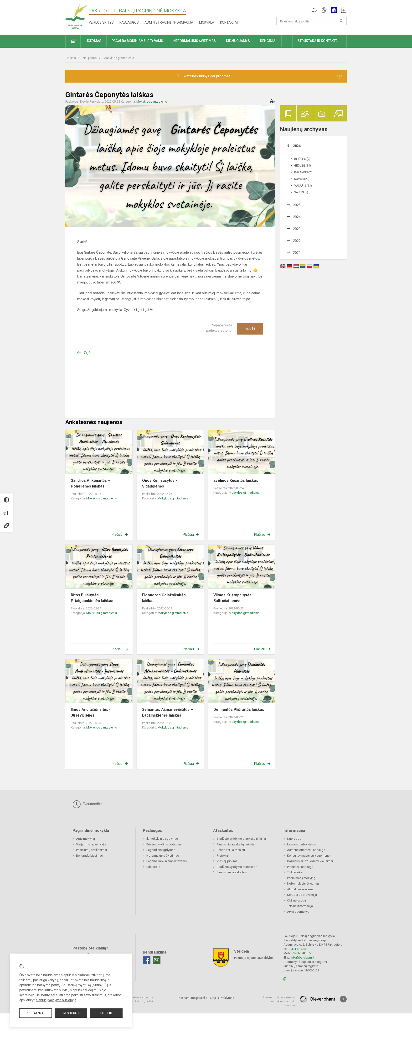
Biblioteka (153, 867)
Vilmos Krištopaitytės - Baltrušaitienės (233, 598)
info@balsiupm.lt (302, 957)
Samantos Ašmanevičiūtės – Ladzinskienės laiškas (167, 712)
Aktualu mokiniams (300, 889)
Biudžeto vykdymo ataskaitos (237, 867)
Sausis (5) (301, 192)
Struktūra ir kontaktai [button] (318, 41)
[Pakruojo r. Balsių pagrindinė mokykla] (76, 16)
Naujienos (90, 58)
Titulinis (71, 58)
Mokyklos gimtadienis (118, 58)
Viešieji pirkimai (227, 861)
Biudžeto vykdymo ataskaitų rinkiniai (242, 838)
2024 (297, 217)
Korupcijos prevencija (302, 894)
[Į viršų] (343, 999)
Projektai (223, 855)
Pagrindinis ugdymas (160, 850)
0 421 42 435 (297, 949)
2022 (297, 241)
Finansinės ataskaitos (232, 872)
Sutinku (106, 1013)
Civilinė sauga (296, 900)
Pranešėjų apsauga (300, 867)
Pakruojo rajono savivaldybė (253, 957)
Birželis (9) (302, 159)
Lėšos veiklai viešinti (231, 850)
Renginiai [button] (268, 41)
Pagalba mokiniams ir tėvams (166, 861)
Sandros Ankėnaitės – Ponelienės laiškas (90, 483)
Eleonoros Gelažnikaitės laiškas (164, 598)
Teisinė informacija (300, 906)
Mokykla (206, 22)
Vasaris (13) (303, 185)
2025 (297, 205)
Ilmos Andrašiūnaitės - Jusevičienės (91, 712)
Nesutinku (71, 1013)
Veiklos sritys (101, 22)
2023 (297, 229)
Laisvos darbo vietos (301, 844)
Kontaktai (229, 22)
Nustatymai (35, 1013)
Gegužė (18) (302, 165)
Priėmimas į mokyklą (301, 878)
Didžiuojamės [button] (238, 41)
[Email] (156, 960)
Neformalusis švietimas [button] (194, 41)
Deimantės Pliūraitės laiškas (238, 709)
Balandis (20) (304, 172)
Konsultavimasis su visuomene (308, 855)
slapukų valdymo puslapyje (56, 1000)
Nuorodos (294, 838)
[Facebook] (146, 960)
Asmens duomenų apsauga (306, 850)
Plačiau (117, 534)
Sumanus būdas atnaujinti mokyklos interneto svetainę (279, 1001)
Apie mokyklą (85, 838)
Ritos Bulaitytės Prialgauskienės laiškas (92, 598)
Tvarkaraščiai (92, 804)
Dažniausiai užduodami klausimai (310, 861)
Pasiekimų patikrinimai (91, 850)
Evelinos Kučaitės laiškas (235, 480)
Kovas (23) (301, 179)
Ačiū (250, 328)
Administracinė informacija (168, 22)
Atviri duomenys (298, 911)
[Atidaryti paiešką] (341, 21)
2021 (297, 253)
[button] (314, 10)
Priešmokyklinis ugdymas (163, 844)
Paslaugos (129, 22)
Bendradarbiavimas (89, 855)
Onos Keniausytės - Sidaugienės (159, 483)
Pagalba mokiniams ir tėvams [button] (137, 41)
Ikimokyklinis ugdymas (162, 838)
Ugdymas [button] (93, 41)
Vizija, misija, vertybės (91, 844)
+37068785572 (301, 953)
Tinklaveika (294, 872)
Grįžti (88, 353)
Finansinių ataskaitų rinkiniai (236, 844)
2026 (297, 146)
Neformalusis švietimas (162, 855)
